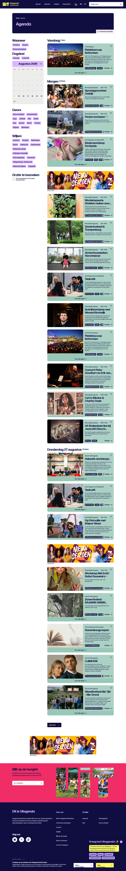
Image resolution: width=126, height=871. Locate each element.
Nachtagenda (103, 818)
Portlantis (90, 160)
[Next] (41, 64)
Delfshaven (35, 140)
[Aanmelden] (41, 783)
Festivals (85, 818)
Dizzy (88, 441)
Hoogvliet (31, 166)
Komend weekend (19, 49)
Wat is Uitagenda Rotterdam (65, 818)
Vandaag (16, 45)
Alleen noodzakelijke (79, 865)
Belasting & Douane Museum (95, 588)
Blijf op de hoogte (61, 836)
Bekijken (107, 68)
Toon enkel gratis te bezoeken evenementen (25, 179)
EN (85, 4)
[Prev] (15, 64)
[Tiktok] (28, 839)
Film (29, 119)
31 (14, 101)
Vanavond (93, 854)
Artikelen (56, 4)
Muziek (21, 123)
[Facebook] (21, 839)
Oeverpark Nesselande (93, 676)
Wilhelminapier (91, 68)
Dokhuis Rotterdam (92, 105)
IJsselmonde (35, 145)
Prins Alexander (18, 158)
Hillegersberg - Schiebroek (22, 162)
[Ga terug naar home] (11, 4)
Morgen (25, 45)
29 (37, 96)
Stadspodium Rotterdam (94, 132)
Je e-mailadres (18, 783)
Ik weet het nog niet (108, 858)
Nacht (29, 123)
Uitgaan (16, 127)
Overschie (31, 158)
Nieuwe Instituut (91, 268)
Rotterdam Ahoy (91, 414)
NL (81, 4)
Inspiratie (47, 4)
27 (28, 96)
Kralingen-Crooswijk (20, 153)
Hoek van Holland (19, 166)
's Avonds (25, 58)
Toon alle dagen (80, 73)
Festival (22, 119)
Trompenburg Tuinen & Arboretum (97, 215)
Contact (58, 827)
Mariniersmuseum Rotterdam (95, 537)
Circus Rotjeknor (92, 474)
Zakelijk (58, 832)
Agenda (38, 4)
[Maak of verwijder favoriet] (111, 46)
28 (32, 96)
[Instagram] (14, 839)
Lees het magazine (62, 845)
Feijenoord (24, 145)
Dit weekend (108, 854)
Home (17, 18)
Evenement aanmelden (106, 31)
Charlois (25, 140)
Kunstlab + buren (92, 614)
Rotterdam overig (19, 149)
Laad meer (52, 725)
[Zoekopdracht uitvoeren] (121, 4)
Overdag (16, 58)
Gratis (36, 119)
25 (19, 96)
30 (41, 96)
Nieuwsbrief (66, 4)
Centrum (16, 140)
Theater (37, 123)
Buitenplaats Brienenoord (94, 708)
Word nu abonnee (61, 841)
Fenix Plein (90, 294)
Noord (15, 145)
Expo (15, 119)
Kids (14, 123)
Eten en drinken (18, 114)
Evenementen (32, 114)
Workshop (25, 127)
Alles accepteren (101, 865)
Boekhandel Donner (93, 386)
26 (23, 96)
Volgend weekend (95, 858)
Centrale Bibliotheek (93, 645)
